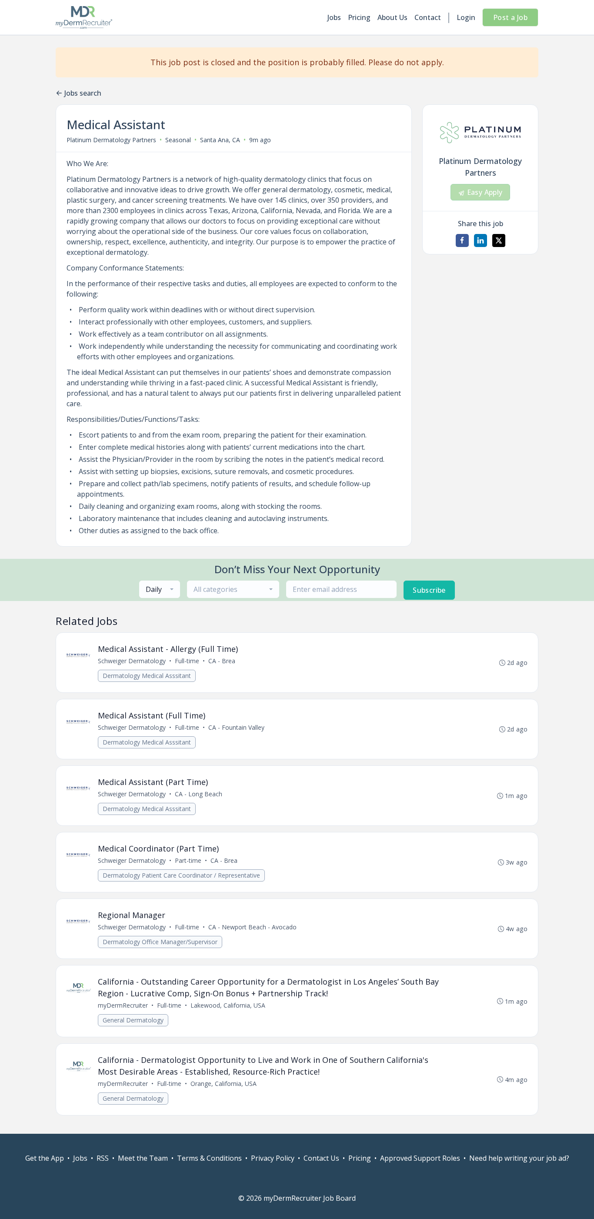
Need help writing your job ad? (519, 1158)
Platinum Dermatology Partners (111, 140)
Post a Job (510, 17)
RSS (103, 1158)
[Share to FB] (462, 240)
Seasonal (178, 140)
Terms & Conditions (209, 1158)
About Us (392, 17)
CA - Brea (221, 661)
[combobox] (159, 589)
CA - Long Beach (198, 794)
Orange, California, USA (223, 1083)
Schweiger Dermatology (132, 661)
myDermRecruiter (123, 1005)
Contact (427, 17)
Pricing (359, 17)
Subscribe (429, 590)
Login (466, 17)
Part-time (188, 860)
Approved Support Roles (420, 1158)
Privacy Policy (272, 1158)
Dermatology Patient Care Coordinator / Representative (181, 875)
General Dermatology (133, 1020)
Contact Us (321, 1158)
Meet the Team (143, 1158)
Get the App (44, 1158)
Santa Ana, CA (220, 140)
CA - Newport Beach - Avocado (252, 927)
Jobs (334, 17)
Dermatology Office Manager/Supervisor (160, 942)
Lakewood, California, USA (227, 1005)
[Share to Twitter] (498, 240)
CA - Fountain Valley (236, 727)
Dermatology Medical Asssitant (147, 675)
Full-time (187, 661)
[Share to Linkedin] (480, 240)
